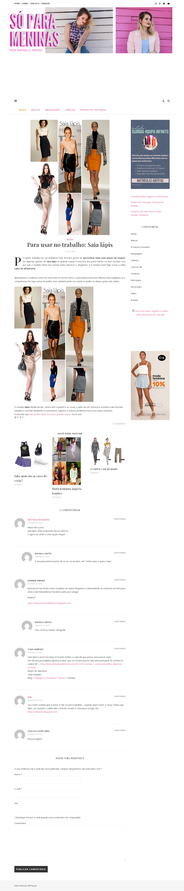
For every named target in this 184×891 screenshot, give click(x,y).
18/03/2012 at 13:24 (35, 700)
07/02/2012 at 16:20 (35, 584)
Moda (22, 109)
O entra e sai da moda (103, 469)
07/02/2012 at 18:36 (35, 652)
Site (16, 803)
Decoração (136, 286)
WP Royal (32, 885)
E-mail (18, 788)
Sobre (25, 3)
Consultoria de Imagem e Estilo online (149, 196)
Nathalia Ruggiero (39, 519)
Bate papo (136, 280)
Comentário (20, 823)
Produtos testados (93, 109)
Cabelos (70, 109)
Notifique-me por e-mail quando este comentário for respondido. (48, 817)
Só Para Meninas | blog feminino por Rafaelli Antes (92, 30)
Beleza (35, 109)
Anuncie (46, 3)
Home (17, 3)
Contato (35, 3)
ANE (30, 697)
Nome (18, 774)
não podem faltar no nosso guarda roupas (50, 414)
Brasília (134, 300)
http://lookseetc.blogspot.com (42, 711)
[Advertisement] (92, 75)
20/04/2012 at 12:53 (35, 734)
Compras (135, 273)
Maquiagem (52, 109)
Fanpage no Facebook (45, 677)
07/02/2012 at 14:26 (35, 523)
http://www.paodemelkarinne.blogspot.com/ (49, 603)
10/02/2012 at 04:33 (42, 557)
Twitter (61, 677)
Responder (119, 519)
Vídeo (133, 293)
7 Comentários (118, 423)
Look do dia (136, 266)
